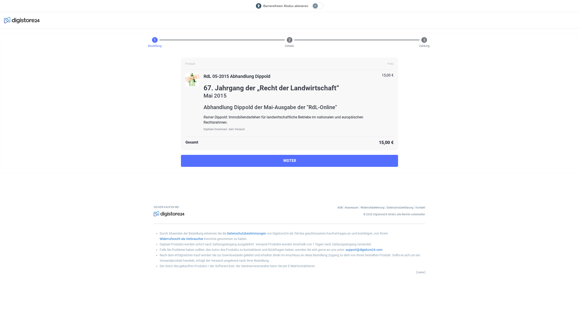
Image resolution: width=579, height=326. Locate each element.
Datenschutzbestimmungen (246, 233)
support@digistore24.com (364, 250)
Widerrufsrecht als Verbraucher (181, 239)
